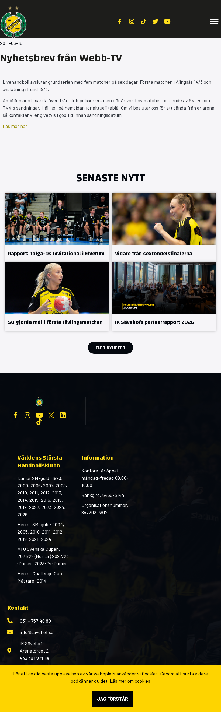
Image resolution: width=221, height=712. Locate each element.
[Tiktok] (39, 421)
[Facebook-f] (15, 415)
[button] (214, 22)
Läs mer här (15, 126)
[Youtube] (39, 415)
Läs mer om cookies (130, 681)
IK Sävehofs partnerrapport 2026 (154, 322)
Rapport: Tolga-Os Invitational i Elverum (56, 253)
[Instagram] (27, 415)
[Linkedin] (63, 415)
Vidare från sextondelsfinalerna (153, 253)
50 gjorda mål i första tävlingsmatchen (55, 322)
